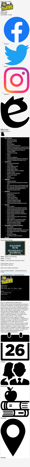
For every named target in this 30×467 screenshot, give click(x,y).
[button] (8, 138)
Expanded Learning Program (14, 228)
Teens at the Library (12, 175)
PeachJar (6, 300)
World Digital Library (12, 169)
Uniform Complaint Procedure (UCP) (16, 160)
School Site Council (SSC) (14, 145)
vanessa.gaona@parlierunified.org (9, 331)
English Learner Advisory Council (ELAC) (18, 147)
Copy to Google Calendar (7, 270)
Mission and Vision (12, 139)
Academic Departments (13, 163)
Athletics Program (11, 181)
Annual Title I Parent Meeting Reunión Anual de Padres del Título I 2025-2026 (17, 208)
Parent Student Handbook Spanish (15, 212)
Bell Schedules (11, 144)
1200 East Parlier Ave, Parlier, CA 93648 (11, 290)
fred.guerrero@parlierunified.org (14, 330)
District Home (7, 297)
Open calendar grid (19, 274)
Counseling (10, 164)
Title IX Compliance (12, 157)
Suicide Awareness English (14, 200)
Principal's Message (12, 141)
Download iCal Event (20, 270)
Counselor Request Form (13, 193)
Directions (9, 142)
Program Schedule (11, 234)
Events (2, 272)
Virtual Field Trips (11, 167)
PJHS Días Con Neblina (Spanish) (15, 221)
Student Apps (10, 194)
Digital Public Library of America (15, 170)
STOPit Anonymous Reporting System (17, 203)
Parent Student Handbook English (15, 210)
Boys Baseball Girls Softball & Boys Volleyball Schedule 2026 (16, 189)
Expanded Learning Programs (14, 235)
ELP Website (10, 227)
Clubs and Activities (12, 197)
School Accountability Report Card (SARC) (18, 148)
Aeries (5, 298)
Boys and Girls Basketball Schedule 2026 (17, 186)
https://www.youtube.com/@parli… (10, 267)
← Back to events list (7, 274)
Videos (9, 155)
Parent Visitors (10, 206)
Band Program (10, 178)
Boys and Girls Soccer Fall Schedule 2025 (17, 185)
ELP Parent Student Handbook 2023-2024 (17, 230)
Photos (8, 154)
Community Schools (12, 152)
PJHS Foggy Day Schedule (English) (16, 219)
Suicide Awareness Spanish (14, 201)
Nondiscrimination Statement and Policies (17, 158)
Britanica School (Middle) (13, 173)
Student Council (11, 195)
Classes (9, 176)
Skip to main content (6, 1)
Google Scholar (11, 172)
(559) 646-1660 (8, 291)
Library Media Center (12, 166)
